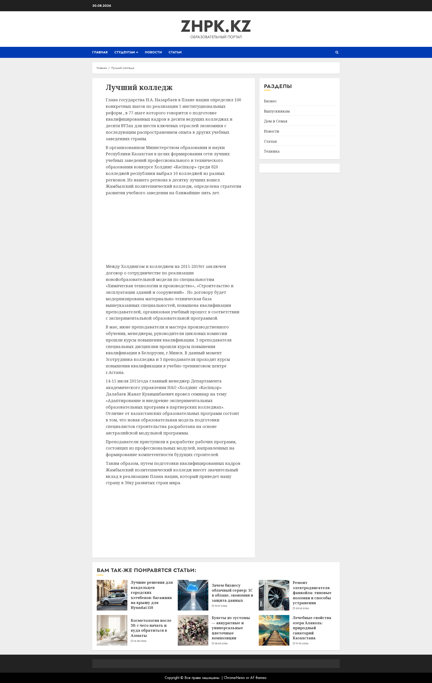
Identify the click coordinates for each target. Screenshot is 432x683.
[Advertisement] (173, 229)
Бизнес (270, 101)
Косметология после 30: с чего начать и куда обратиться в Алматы (151, 628)
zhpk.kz (216, 26)
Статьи (175, 52)
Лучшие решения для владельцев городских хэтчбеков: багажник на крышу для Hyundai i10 (152, 595)
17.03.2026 (302, 643)
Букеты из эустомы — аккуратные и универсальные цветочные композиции (231, 627)
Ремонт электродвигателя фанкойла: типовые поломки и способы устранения (312, 592)
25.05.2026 (302, 608)
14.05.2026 (140, 641)
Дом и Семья (275, 121)
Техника (271, 151)
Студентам (124, 52)
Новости (153, 52)
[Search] (337, 52)
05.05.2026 (221, 643)
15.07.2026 (221, 606)
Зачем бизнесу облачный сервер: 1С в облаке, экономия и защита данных (232, 593)
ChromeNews (234, 677)
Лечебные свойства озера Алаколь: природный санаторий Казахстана (312, 627)
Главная (100, 52)
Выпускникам (277, 111)
